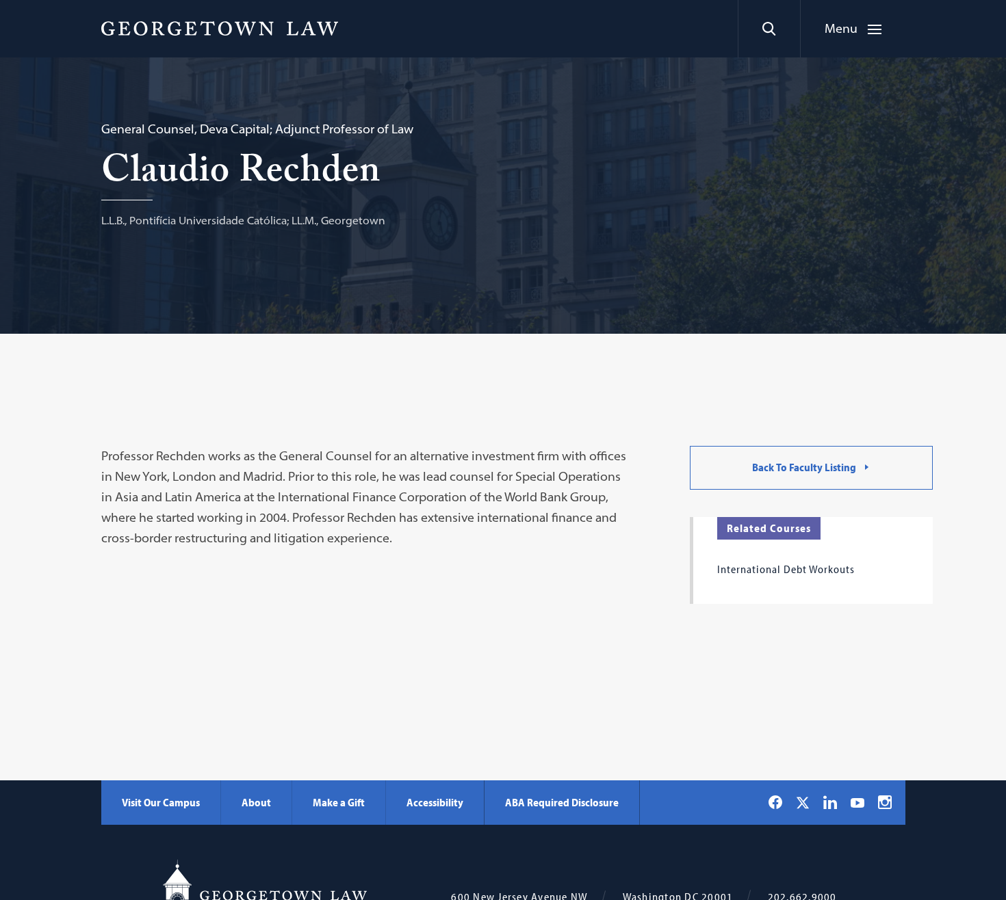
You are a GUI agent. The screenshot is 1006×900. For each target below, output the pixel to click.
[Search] (769, 28)
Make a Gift (339, 802)
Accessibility (435, 802)
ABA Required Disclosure (562, 802)
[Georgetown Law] (219, 28)
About (256, 802)
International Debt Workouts (786, 569)
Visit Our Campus (161, 802)
